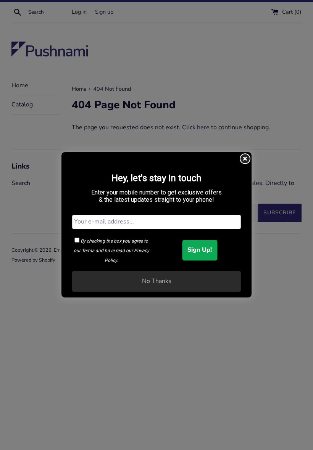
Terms (88, 250)
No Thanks (156, 281)
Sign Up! (199, 250)
